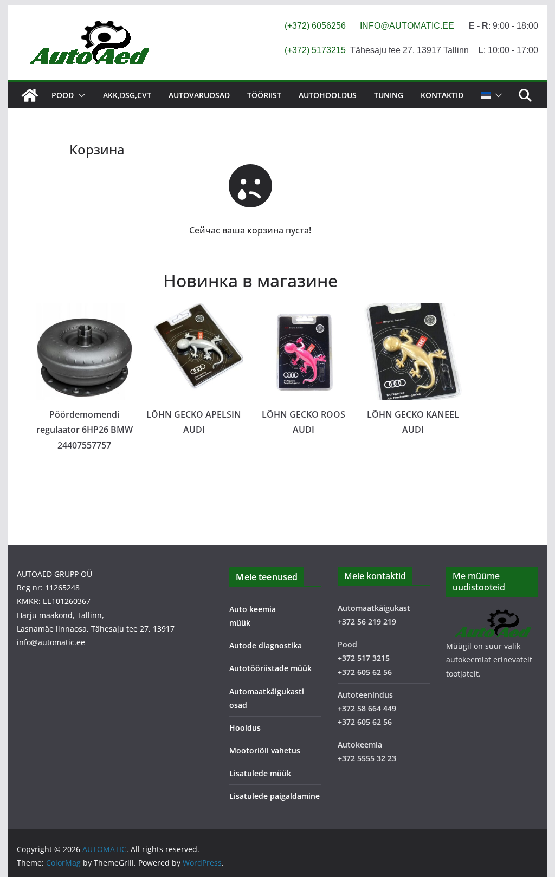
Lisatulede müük (260, 773)
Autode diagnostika (265, 645)
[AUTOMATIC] (30, 95)
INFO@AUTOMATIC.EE (407, 25)
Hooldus (245, 728)
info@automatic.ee (51, 642)
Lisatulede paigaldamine (274, 796)
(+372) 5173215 (315, 50)
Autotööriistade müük (270, 668)
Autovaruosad (199, 95)
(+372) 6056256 (315, 25)
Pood (62, 95)
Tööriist (264, 95)
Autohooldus (328, 95)
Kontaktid (442, 95)
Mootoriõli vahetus (264, 750)
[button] (80, 95)
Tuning (388, 95)
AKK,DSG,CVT (127, 95)
